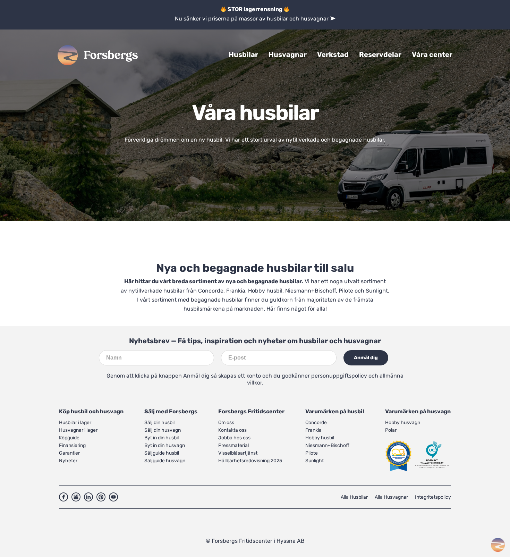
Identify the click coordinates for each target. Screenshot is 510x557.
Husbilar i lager (75, 422)
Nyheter (68, 461)
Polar (391, 430)
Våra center (432, 54)
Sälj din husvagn (162, 430)
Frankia (235, 290)
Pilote (346, 290)
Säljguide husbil (161, 453)
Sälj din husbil (159, 422)
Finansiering (72, 445)
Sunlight (377, 290)
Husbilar (243, 54)
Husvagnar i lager (78, 430)
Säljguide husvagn (164, 461)
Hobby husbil (265, 290)
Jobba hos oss (234, 438)
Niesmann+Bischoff (310, 290)
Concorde (210, 290)
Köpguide (69, 438)
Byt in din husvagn (164, 445)
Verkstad (333, 54)
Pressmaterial (233, 445)
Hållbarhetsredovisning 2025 (250, 461)
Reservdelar (380, 54)
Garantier (69, 453)
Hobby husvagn (402, 422)
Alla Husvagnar (391, 497)
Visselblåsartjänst (237, 453)
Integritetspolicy (433, 497)
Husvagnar (288, 54)
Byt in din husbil (161, 438)
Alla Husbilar (354, 497)
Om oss (226, 422)
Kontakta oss (232, 430)
